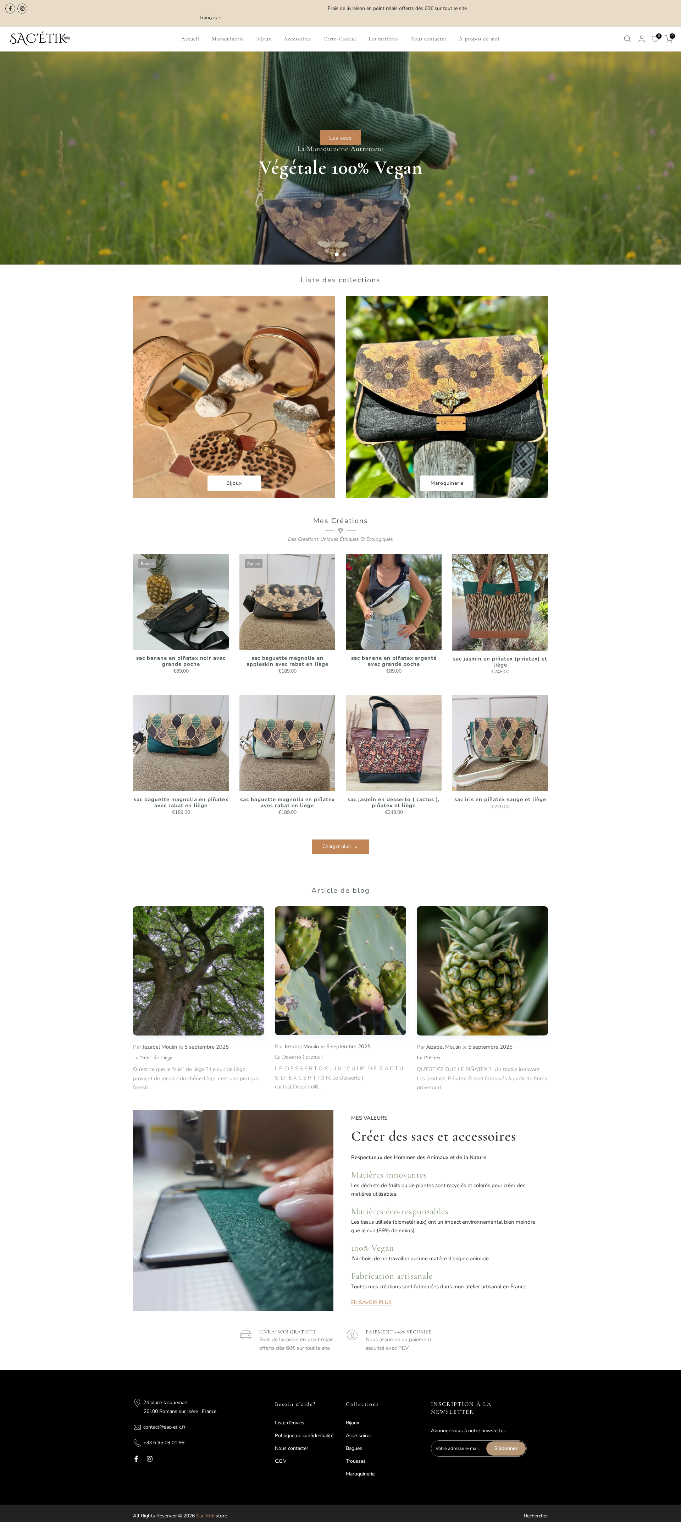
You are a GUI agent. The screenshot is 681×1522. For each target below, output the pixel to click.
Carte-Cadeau (339, 39)
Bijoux (263, 39)
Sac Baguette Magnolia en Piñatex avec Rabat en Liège (181, 802)
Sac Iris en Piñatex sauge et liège (500, 799)
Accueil (190, 39)
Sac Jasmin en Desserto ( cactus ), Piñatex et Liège (394, 802)
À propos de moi (479, 39)
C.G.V (281, 1461)
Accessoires (297, 39)
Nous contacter (428, 39)
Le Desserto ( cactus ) (299, 1056)
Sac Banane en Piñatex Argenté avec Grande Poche (394, 661)
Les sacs (340, 137)
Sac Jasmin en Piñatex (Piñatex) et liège (500, 661)
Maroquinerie (228, 39)
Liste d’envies (289, 1422)
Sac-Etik (205, 1515)
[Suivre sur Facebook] (10, 8)
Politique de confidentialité (304, 1435)
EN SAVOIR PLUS (371, 1302)
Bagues (354, 1448)
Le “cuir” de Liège (152, 1057)
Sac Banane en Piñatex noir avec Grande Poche (181, 661)
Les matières (383, 39)
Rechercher (536, 1515)
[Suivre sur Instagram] (22, 8)
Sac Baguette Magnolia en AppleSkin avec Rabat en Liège (287, 661)
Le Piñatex (429, 1057)
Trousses (356, 1461)
